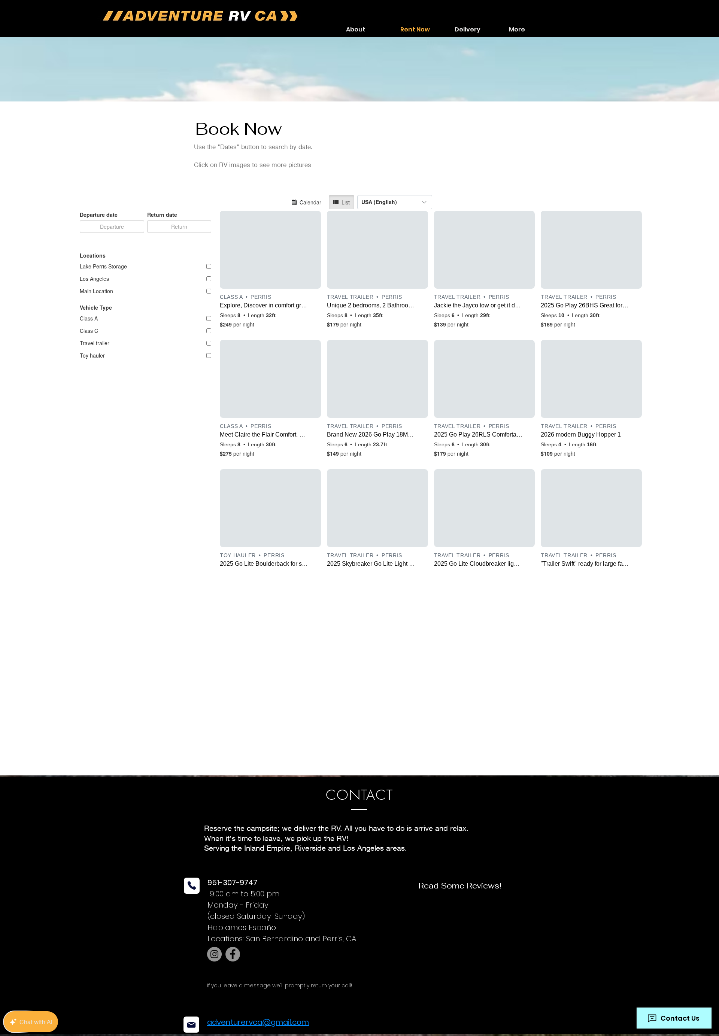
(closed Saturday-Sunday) (256, 916)
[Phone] (192, 886)
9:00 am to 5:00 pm (243, 893)
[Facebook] (232, 954)
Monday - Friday (238, 905)
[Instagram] (214, 954)
